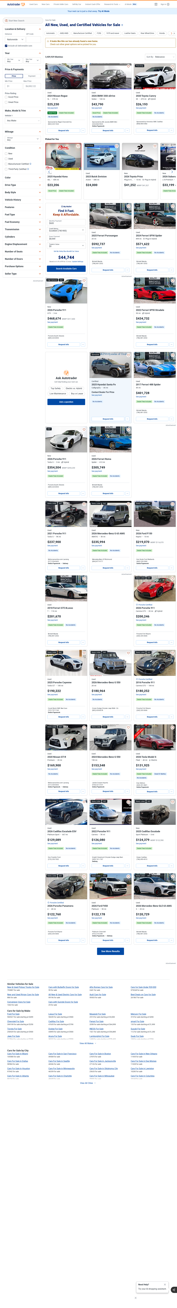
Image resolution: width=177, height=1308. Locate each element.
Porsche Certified (145, 605)
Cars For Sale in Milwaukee (102, 1076)
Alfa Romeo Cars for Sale (101, 987)
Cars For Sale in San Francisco (62, 1054)
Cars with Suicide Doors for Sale (63, 1002)
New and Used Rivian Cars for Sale (23, 994)
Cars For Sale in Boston (100, 1054)
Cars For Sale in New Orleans (144, 1054)
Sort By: (150, 57)
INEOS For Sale (96, 1029)
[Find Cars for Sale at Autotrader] (16, 4)
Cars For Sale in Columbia (142, 1076)
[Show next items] (171, 33)
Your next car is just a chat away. (88, 11)
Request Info (63, 130)
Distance (8, 34)
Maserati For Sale (98, 1014)
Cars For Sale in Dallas (17, 1061)
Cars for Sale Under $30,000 (143, 987)
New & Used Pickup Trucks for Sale (23, 987)
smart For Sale (137, 1021)
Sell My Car (76, 4)
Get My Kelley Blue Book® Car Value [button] (66, 251)
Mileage (10, 138)
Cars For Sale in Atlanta (18, 1076)
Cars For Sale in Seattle (59, 1061)
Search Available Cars (66, 268)
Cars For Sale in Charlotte (60, 1076)
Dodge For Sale (55, 1029)
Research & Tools (111, 4)
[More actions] (83, 130)
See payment (52, 108)
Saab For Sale (137, 1036)
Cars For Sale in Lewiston (142, 1068)
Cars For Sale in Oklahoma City (104, 1068)
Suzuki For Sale (138, 1029)
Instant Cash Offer (92, 4)
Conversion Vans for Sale (18, 1002)
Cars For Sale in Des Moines (143, 1061)
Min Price (8, 81)
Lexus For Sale (55, 1014)
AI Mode (130, 4)
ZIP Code (29, 34)
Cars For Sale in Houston (18, 1068)
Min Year (10, 59)
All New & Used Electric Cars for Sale (65, 994)
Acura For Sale (55, 1036)
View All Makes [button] (86, 1043)
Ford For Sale (13, 1014)
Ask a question (66, 402)
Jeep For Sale (13, 1036)
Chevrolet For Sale (15, 1021)
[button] (156, 4)
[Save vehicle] (84, 66)
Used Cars (33, 4)
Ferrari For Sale (96, 1021)
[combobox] (23, 21)
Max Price (27, 81)
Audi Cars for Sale (98, 994)
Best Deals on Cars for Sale (143, 994)
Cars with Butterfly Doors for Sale (63, 987)
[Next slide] (172, 171)
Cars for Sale (50, 20)
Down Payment (54, 236)
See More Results (110, 951)
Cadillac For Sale (56, 1021)
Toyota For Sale (14, 1029)
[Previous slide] (49, 171)
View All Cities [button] (86, 1083)
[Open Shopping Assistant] (174, 1290)
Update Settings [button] (77, 261)
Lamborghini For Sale (99, 1036)
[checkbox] (11, 97)
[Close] (165, 1284)
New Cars (45, 4)
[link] (53, 116)
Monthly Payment (55, 221)
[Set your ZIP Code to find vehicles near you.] (122, 25)
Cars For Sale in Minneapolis (61, 1068)
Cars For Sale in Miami (17, 1054)
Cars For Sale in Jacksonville (103, 1061)
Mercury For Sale (138, 1014)
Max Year (29, 59)
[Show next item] (127, 365)
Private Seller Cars (61, 4)
